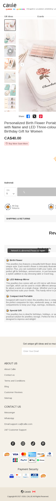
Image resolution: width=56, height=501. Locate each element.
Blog (6, 386)
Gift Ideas (8, 16)
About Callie (10, 369)
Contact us (9, 375)
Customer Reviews (13, 392)
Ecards (40, 16)
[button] (22, 64)
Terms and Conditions (14, 380)
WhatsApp (9, 418)
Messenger (9, 412)
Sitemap (8, 398)
